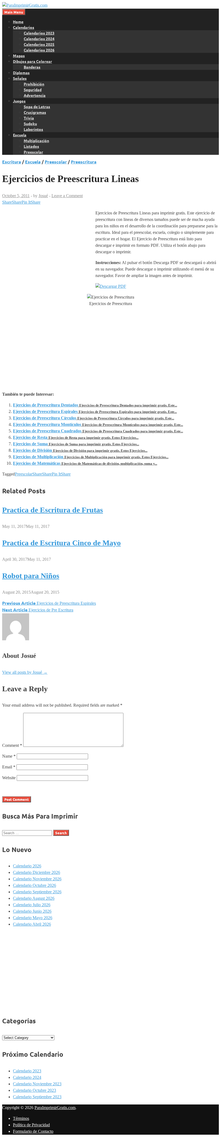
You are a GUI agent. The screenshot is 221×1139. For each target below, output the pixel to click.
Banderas (32, 66)
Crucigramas (35, 112)
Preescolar (33, 151)
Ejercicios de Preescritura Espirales (45, 411)
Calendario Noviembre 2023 (37, 1084)
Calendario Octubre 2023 (34, 1090)
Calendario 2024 (27, 1077)
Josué (43, 195)
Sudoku (30, 123)
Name (9, 756)
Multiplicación (36, 140)
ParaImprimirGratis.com (54, 1107)
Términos (21, 1118)
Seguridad (33, 89)
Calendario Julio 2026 (31, 904)
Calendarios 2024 (39, 38)
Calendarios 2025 (39, 44)
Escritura (11, 162)
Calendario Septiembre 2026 (37, 892)
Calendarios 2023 (39, 32)
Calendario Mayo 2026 (32, 917)
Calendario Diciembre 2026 (36, 872)
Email (8, 767)
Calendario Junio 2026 (32, 911)
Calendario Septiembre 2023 (37, 1096)
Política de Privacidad (31, 1125)
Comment (12, 745)
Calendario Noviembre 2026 (37, 879)
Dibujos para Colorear (32, 61)
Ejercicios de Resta (30, 437)
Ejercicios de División (32, 450)
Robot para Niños (30, 576)
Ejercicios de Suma (30, 444)
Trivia (29, 117)
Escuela (19, 134)
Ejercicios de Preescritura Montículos (47, 424)
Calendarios (23, 27)
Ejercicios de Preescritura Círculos (44, 418)
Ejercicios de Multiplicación (38, 456)
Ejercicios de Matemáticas (36, 463)
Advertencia (35, 95)
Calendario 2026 (27, 866)
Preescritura (83, 162)
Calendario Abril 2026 (32, 924)
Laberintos (33, 129)
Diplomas (21, 72)
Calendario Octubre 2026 (34, 885)
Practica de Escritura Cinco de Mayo (61, 543)
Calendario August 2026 (33, 898)
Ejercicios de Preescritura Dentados (45, 405)
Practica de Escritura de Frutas (52, 510)
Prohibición (34, 83)
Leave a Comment (67, 195)
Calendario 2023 (27, 1071)
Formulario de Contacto (33, 1131)
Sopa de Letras (37, 106)
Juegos (19, 100)
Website (9, 777)
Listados (31, 146)
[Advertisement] (47, 250)
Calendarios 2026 (39, 49)
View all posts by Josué (24, 672)
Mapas (19, 55)
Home (18, 21)
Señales (20, 78)
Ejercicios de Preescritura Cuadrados (47, 431)
